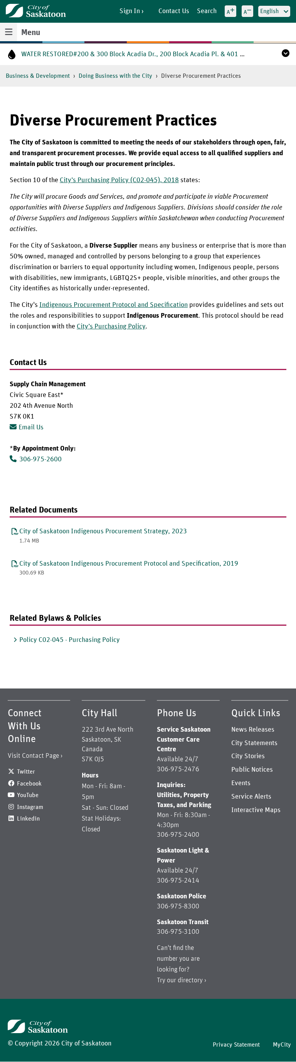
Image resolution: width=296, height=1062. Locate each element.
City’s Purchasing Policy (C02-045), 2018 (119, 180)
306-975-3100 (178, 931)
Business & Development (38, 76)
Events (241, 783)
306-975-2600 (40, 459)
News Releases (252, 729)
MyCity (282, 1045)
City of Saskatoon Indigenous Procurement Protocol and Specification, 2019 (128, 563)
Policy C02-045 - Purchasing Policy (69, 640)
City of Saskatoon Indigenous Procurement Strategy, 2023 (103, 531)
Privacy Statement (236, 1045)
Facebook (29, 784)
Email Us (31, 427)
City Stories (248, 756)
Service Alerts (251, 796)
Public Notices (252, 769)
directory (190, 980)
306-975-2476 (178, 769)
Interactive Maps (256, 810)
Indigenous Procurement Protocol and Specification (113, 305)
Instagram (30, 807)
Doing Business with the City (115, 76)
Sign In (129, 11)
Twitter (26, 772)
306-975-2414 (178, 880)
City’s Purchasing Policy (111, 326)
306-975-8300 (178, 906)
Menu (30, 32)
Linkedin (28, 819)
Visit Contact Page (33, 755)
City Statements (254, 743)
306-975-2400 (178, 834)
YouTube (28, 795)
